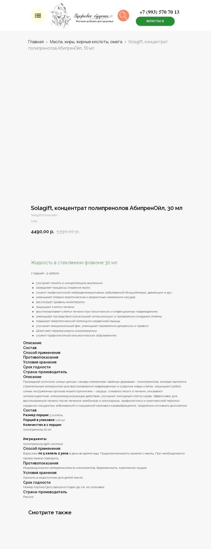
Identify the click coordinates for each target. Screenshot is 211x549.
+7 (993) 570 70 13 (159, 12)
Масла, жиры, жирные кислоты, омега (86, 41)
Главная (36, 41)
